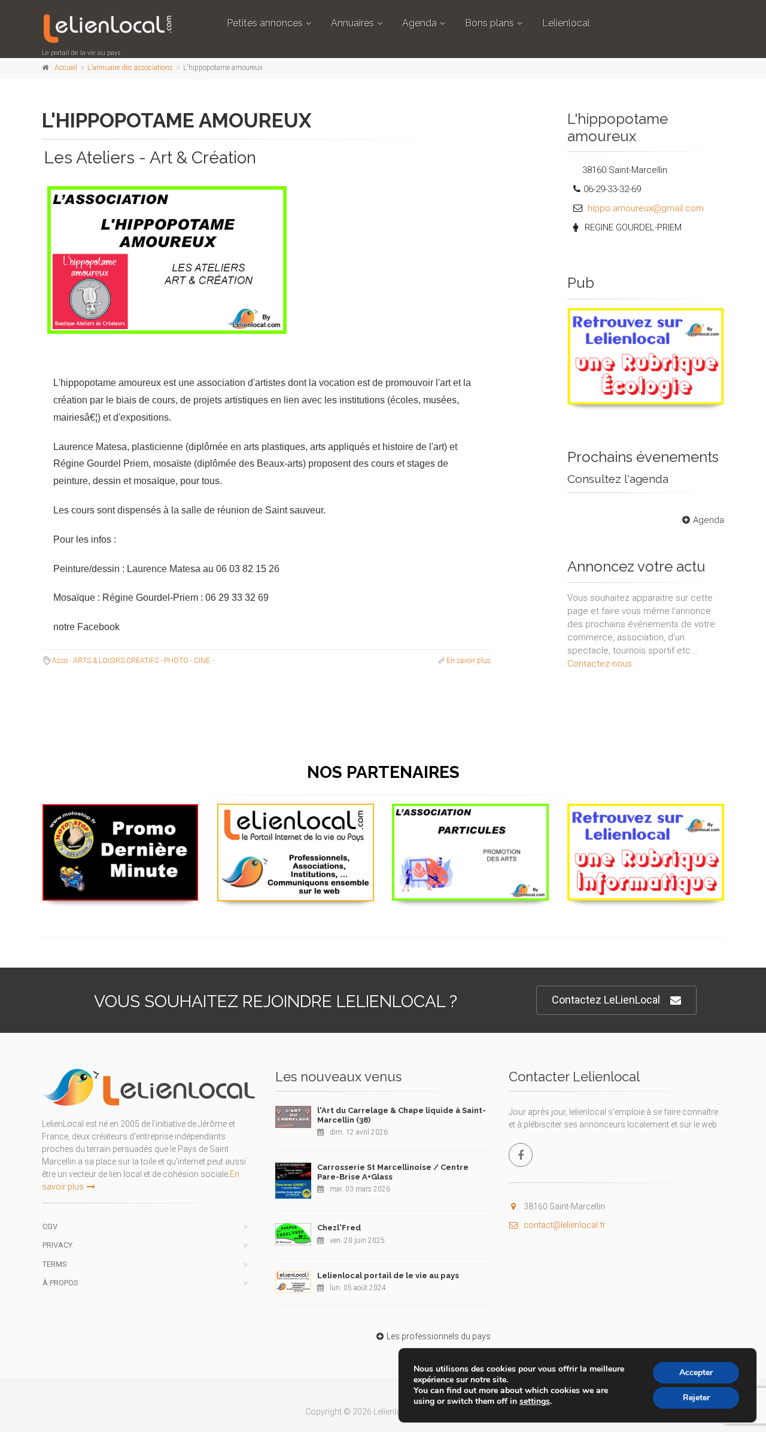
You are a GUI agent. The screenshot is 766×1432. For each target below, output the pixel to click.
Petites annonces (265, 23)
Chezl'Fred (339, 1227)
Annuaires (352, 23)
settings (534, 1401)
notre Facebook (86, 627)
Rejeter (696, 1397)
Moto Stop (120, 818)
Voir (639, 404)
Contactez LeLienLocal (606, 999)
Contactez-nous (599, 663)
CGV (49, 1226)
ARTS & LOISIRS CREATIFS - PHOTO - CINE (141, 660)
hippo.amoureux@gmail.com (646, 208)
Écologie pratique (645, 322)
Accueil (65, 67)
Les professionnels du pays (439, 1336)
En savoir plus (468, 660)
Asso (60, 660)
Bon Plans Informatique (645, 818)
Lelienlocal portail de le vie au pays (388, 1275)
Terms (54, 1264)
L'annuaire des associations (130, 67)
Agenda (419, 23)
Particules (470, 818)
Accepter (696, 1372)
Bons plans (489, 23)
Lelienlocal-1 (295, 818)
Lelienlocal (566, 23)
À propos (60, 1282)
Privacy (57, 1245)
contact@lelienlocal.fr (565, 1225)
